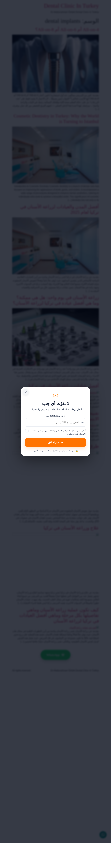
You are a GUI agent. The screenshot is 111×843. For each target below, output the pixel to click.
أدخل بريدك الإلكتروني (55, 416)
